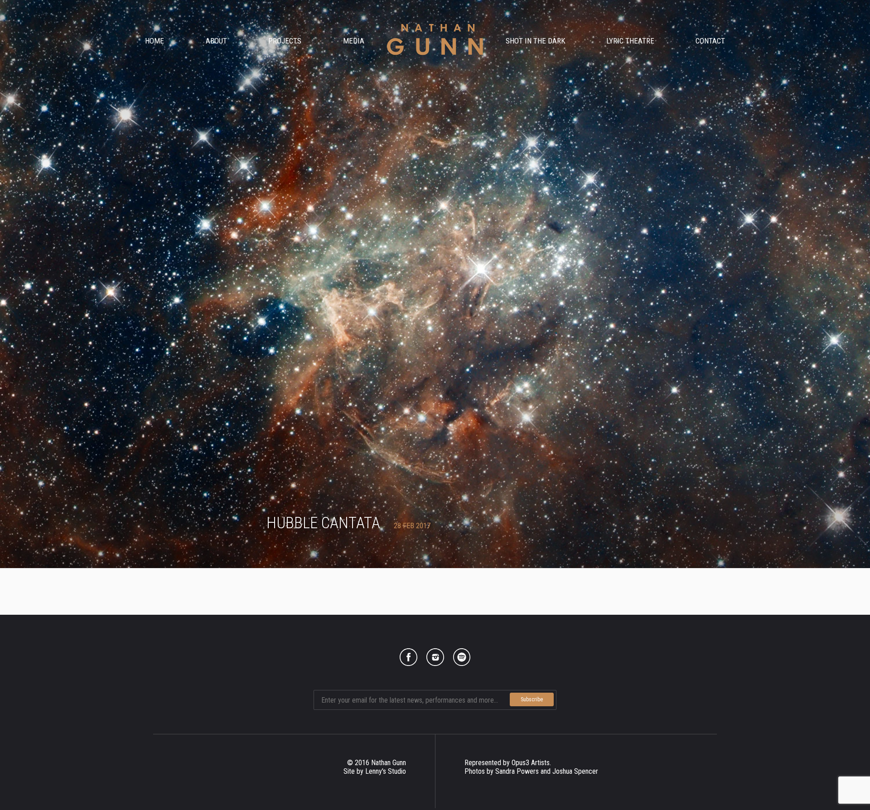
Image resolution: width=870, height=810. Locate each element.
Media (353, 40)
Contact (710, 40)
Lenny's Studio (385, 771)
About (216, 40)
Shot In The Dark (536, 40)
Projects (284, 40)
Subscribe (532, 699)
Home (154, 40)
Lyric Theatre (630, 40)
